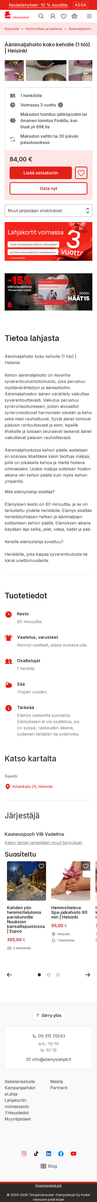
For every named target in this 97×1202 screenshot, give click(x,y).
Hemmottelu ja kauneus (44, 29)
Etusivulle (12, 29)
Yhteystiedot (17, 1112)
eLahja (11, 1094)
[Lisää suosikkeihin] (81, 173)
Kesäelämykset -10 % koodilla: (38, 5)
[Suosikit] (63, 16)
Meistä (56, 1081)
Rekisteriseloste (20, 1081)
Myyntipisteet (18, 1119)
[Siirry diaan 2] (48, 974)
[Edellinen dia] (9, 974)
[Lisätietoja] (60, 105)
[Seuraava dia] (87, 974)
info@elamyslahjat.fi (51, 1059)
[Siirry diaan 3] (58, 974)
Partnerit (58, 1087)
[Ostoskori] (74, 16)
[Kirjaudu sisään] (52, 16)
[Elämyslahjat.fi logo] (18, 16)
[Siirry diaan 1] (39, 974)
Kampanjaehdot (20, 1087)
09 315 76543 (51, 1036)
